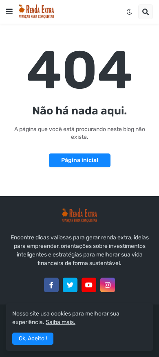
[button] (9, 11)
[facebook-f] (51, 285)
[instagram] (107, 285)
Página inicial (79, 160)
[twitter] (70, 285)
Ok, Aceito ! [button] (33, 338)
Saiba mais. (60, 322)
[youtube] (89, 285)
